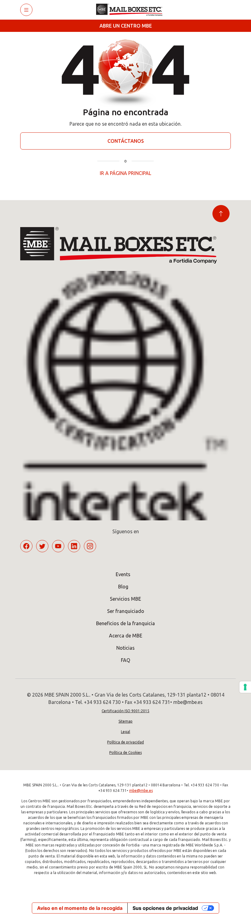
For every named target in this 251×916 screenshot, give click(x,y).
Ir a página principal (125, 173)
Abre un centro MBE (125, 26)
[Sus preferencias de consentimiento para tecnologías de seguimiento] (245, 687)
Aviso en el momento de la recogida (79, 908)
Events (123, 574)
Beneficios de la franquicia (125, 623)
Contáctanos (125, 141)
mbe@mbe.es (141, 790)
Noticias (125, 648)
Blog (123, 586)
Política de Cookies (125, 752)
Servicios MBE (125, 599)
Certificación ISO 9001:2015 (125, 711)
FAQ (125, 660)
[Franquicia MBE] (131, 10)
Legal (125, 732)
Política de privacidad (125, 742)
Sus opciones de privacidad (165, 908)
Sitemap (125, 721)
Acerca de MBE (125, 635)
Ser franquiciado (125, 611)
